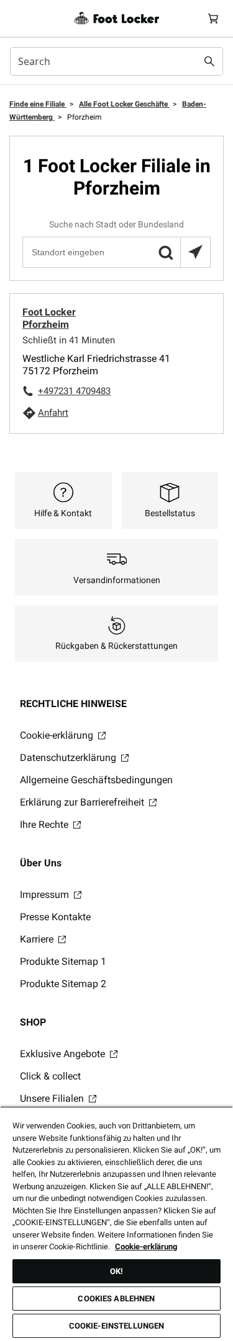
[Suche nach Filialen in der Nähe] (195, 252)
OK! (116, 1271)
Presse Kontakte (55, 917)
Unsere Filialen (53, 1098)
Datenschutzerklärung (69, 757)
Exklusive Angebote (63, 1054)
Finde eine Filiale (37, 104)
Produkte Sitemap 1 (63, 961)
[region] (116, 1223)
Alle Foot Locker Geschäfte (124, 104)
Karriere (38, 939)
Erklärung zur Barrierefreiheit (83, 802)
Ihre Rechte (45, 824)
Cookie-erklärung (58, 735)
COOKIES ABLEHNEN (116, 1298)
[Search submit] (209, 61)
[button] (165, 252)
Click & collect (50, 1076)
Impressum (45, 894)
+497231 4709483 (74, 391)
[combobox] (116, 61)
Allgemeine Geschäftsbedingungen (96, 780)
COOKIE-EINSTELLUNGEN (117, 1325)
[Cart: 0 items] (213, 18)
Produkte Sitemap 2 (63, 984)
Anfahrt (53, 412)
